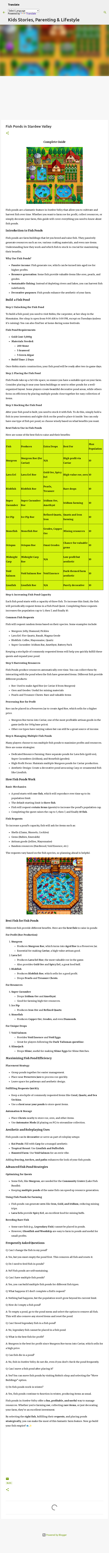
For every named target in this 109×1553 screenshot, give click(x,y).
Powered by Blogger (56, 1535)
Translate (31, 13)
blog (9, 1483)
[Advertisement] (54, 97)
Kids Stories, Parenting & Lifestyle (44, 19)
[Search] (105, 12)
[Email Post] (7, 1480)
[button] (7, 133)
